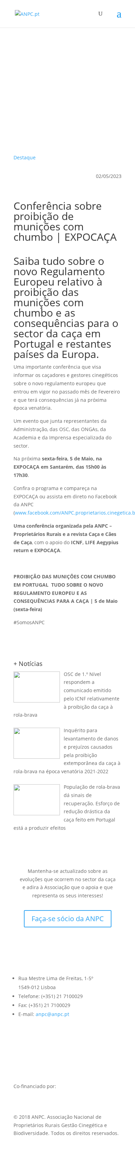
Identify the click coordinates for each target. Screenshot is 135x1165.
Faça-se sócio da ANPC (68, 918)
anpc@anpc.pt (52, 1014)
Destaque (25, 157)
